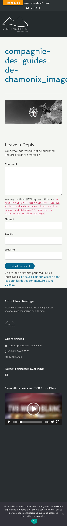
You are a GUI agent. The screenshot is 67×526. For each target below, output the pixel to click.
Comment (11, 164)
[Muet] (52, 421)
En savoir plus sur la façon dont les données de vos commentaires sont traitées (32, 280)
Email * (9, 234)
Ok (34, 521)
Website (10, 249)
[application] (33, 409)
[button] (33, 409)
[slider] (31, 422)
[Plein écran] (58, 421)
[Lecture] (9, 421)
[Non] (63, 514)
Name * (9, 219)
